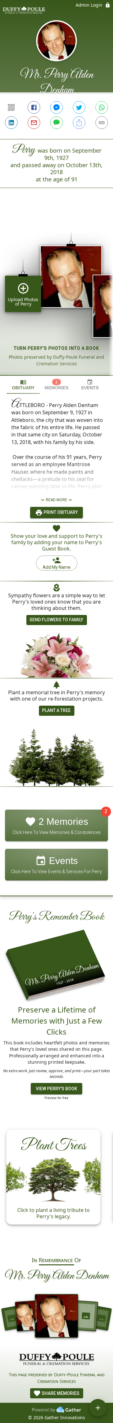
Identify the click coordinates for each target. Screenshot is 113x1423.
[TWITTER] (79, 107)
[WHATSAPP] (101, 107)
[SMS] (56, 122)
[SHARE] (79, 122)
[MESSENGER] (56, 107)
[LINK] (101, 122)
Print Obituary (60, 512)
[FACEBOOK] (34, 107)
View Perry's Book (56, 1088)
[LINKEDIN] (11, 122)
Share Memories (60, 1393)
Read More (56, 500)
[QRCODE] (11, 107)
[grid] (56, 292)
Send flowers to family (56, 619)
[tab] (23, 385)
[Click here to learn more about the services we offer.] (56, 1359)
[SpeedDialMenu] (98, 1408)
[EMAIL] (34, 122)
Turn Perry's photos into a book (56, 348)
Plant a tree (56, 710)
